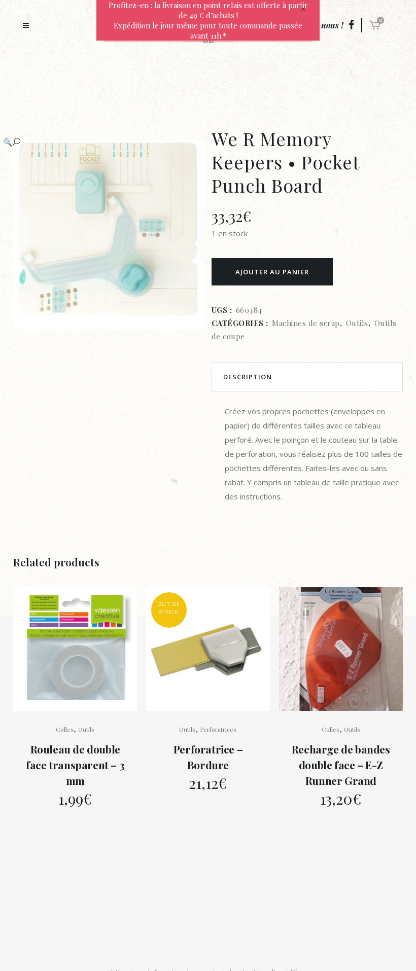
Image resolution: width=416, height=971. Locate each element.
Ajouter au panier (272, 271)
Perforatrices (218, 729)
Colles (65, 729)
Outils (357, 323)
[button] (98, 142)
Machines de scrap (306, 323)
